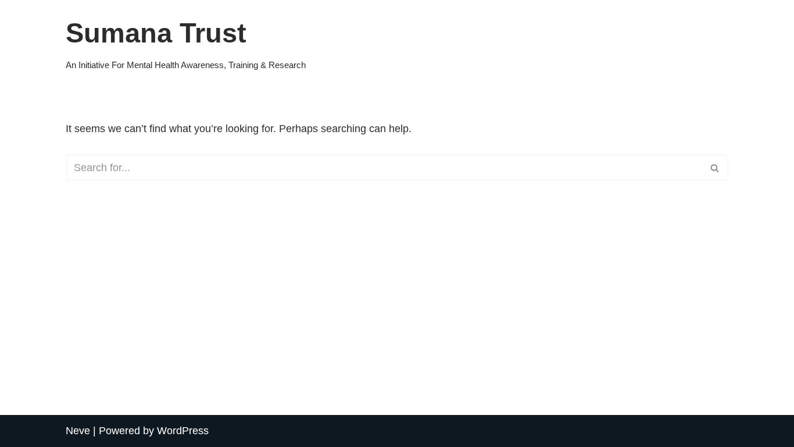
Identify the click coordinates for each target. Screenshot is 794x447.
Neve (78, 431)
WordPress (183, 431)
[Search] (715, 168)
